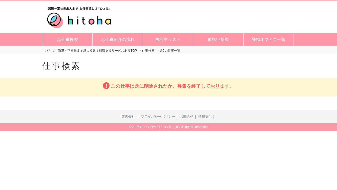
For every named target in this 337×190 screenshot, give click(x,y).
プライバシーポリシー (158, 116)
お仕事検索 (67, 39)
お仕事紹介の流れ (118, 39)
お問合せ (187, 116)
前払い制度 (218, 39)
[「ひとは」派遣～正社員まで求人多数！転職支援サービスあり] (79, 16)
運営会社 (128, 116)
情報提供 (205, 116)
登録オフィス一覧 (268, 39)
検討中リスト (168, 39)
